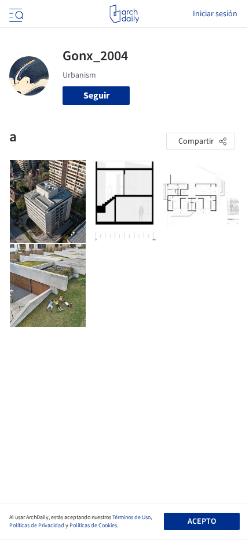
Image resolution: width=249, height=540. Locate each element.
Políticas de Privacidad (36, 525)
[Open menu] (15, 14)
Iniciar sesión (215, 14)
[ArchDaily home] (124, 14)
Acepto (202, 521)
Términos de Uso (131, 517)
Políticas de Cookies (93, 525)
